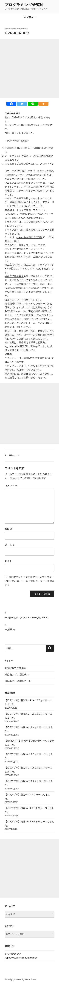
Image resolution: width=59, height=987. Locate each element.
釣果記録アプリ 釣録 (16, 668)
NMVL (25, 28)
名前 (8, 528)
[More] (43, 104)
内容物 (8, 210)
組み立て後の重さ (14, 276)
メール (10, 545)
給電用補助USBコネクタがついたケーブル (27, 303)
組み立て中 (11, 264)
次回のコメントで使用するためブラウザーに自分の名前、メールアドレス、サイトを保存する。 (29, 581)
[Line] (33, 104)
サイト (8, 561)
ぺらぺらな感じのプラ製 (29, 237)
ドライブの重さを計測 (35, 253)
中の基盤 (9, 245)
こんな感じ (29, 221)
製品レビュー (14, 455)
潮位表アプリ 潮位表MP (17, 674)
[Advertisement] (29, 68)
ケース (46, 229)
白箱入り (33, 178)
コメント (11, 485)
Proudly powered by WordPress (20, 979)
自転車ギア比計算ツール (18, 681)
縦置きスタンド (13, 299)
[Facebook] (11, 104)
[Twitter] (22, 104)
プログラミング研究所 (24, 5)
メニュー (31, 17)
